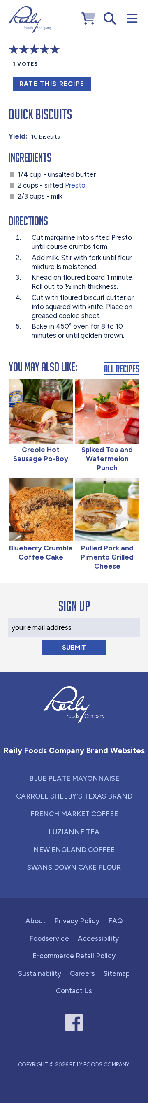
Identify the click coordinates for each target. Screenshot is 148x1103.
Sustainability (39, 973)
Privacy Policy (76, 921)
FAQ (115, 921)
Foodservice (49, 938)
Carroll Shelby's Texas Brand (74, 796)
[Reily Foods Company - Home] (29, 19)
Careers (82, 973)
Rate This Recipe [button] (51, 84)
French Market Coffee (74, 814)
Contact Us (74, 991)
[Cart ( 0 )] (88, 18)
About (35, 921)
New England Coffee (74, 849)
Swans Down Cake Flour (74, 867)
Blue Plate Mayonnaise (74, 778)
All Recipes (121, 368)
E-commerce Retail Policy (74, 956)
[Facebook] (74, 1022)
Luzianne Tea (74, 832)
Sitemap (117, 973)
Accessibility (98, 938)
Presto (75, 185)
